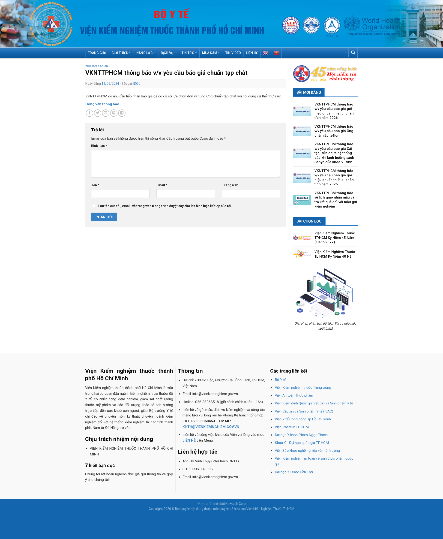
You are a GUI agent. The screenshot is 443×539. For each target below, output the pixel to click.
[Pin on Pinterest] (113, 113)
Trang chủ (97, 53)
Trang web (230, 185)
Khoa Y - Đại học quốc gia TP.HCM (302, 443)
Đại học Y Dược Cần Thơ (294, 472)
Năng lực (144, 53)
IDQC (137, 83)
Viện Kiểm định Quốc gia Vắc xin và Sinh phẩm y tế (314, 403)
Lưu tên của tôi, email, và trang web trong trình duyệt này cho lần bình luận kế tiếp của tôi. (165, 206)
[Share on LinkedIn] (122, 113)
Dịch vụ (167, 53)
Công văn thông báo (102, 104)
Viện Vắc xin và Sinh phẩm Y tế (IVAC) (304, 411)
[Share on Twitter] (97, 113)
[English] (265, 53)
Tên (95, 185)
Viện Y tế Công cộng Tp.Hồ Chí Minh (303, 419)
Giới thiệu (119, 53)
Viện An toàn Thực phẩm (294, 395)
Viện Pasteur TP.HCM (292, 427)
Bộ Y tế (280, 380)
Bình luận (99, 146)
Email (161, 185)
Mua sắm (209, 53)
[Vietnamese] (276, 53)
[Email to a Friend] (105, 113)
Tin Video (233, 53)
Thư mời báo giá (97, 66)
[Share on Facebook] (89, 113)
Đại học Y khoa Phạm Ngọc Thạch (301, 435)
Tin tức (188, 53)
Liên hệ (252, 53)
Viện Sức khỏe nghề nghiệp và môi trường (307, 451)
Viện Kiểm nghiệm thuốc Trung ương (303, 387)
